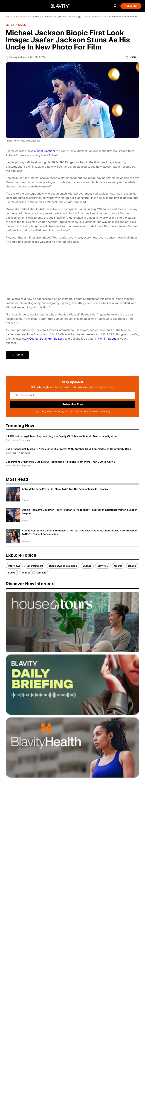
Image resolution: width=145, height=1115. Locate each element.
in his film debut (105, 338)
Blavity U (102, 565)
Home (9, 16)
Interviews (14, 565)
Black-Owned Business (63, 565)
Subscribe (131, 6)
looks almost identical (41, 151)
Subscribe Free (72, 404)
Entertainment (24, 16)
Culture (87, 565)
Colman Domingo (40, 338)
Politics (25, 572)
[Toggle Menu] (6, 6)
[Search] (115, 6)
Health (132, 565)
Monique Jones (18, 57)
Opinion (41, 572)
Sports (118, 565)
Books (11, 572)
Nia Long (58, 338)
